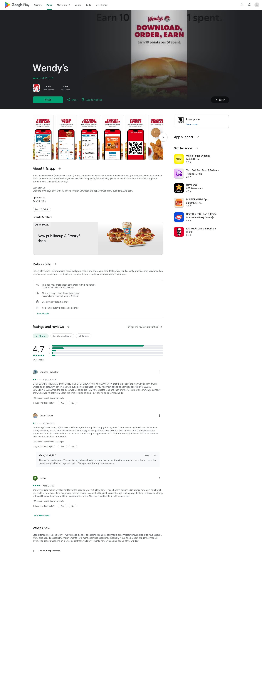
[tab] (38, 5)
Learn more (191, 124)
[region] (75, 88)
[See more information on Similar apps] (196, 148)
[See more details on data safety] (43, 313)
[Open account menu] (256, 4)
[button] (43, 137)
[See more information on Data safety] (55, 264)
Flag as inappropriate (46, 550)
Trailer (220, 100)
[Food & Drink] (42, 209)
